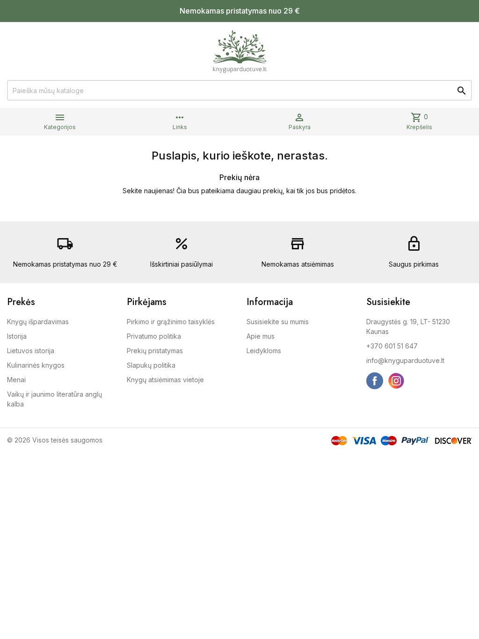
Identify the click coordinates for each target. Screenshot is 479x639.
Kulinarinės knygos (36, 365)
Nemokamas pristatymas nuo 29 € (240, 10)
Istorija (17, 336)
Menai (16, 380)
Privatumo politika (154, 336)
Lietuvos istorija (30, 351)
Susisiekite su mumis (278, 322)
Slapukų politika (151, 365)
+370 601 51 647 (392, 346)
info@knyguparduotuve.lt (405, 360)
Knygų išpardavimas (38, 322)
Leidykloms (264, 351)
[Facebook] (374, 380)
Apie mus (261, 336)
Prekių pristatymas (155, 351)
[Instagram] (396, 380)
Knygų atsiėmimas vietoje (165, 380)
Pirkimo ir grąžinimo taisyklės (171, 322)
